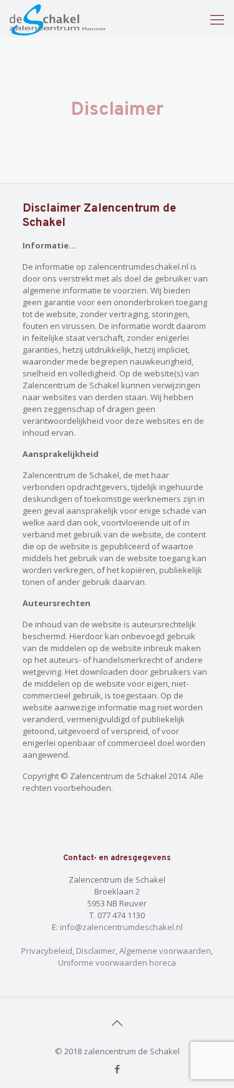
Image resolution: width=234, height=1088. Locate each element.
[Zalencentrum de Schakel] (57, 18)
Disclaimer (95, 950)
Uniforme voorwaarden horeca (117, 962)
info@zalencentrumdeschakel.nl (121, 927)
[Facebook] (117, 1068)
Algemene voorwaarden (165, 950)
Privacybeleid (46, 950)
